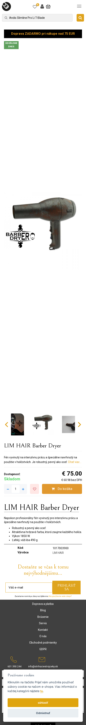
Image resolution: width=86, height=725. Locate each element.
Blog (43, 610)
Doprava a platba (43, 603)
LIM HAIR (58, 552)
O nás (43, 636)
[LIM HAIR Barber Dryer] (43, 231)
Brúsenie (43, 616)
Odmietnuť (43, 713)
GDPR (43, 649)
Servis (43, 623)
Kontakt (43, 629)
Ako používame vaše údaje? (60, 596)
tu (41, 691)
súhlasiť (43, 702)
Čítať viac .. (74, 462)
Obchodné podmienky (43, 642)
